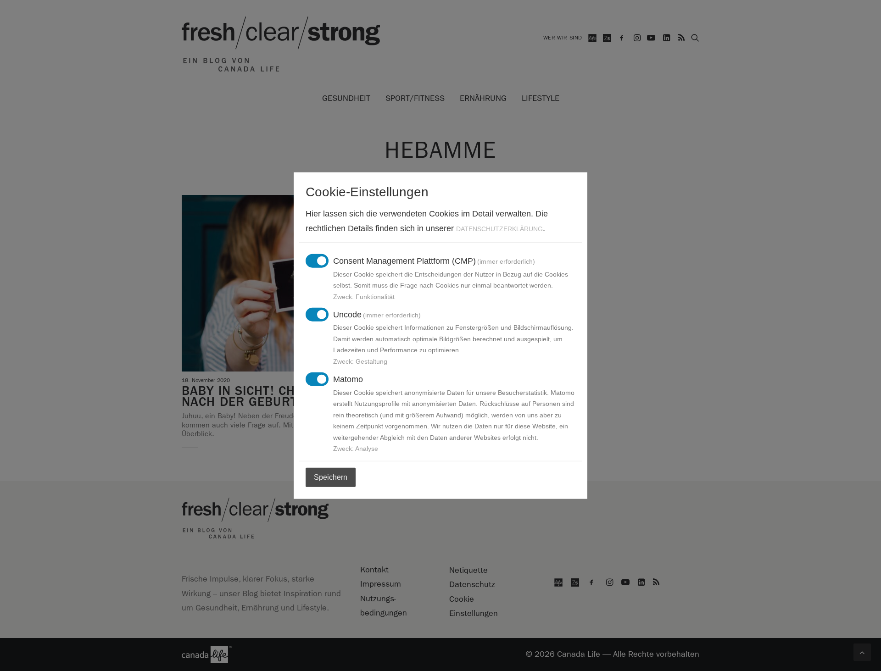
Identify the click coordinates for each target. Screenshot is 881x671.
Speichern (330, 477)
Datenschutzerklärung (499, 228)
